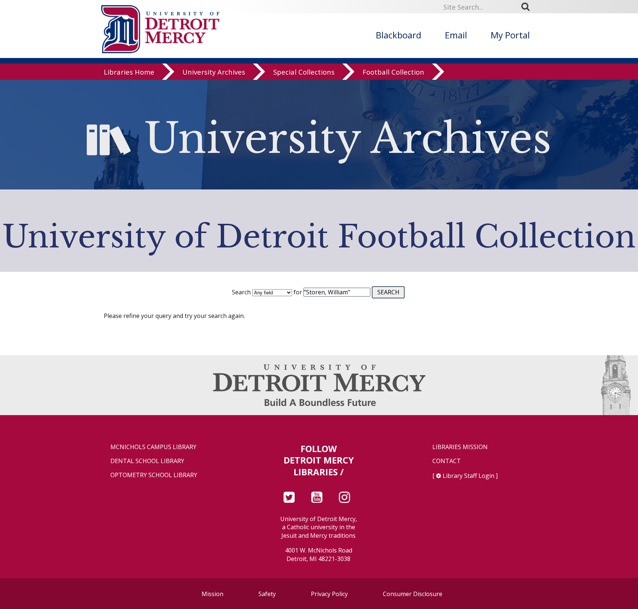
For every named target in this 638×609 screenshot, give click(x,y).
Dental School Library (147, 461)
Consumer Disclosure (412, 594)
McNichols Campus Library (153, 447)
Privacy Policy (329, 594)
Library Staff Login (468, 476)
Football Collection (393, 71)
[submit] (528, 6)
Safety (267, 594)
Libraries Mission (460, 447)
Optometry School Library (153, 475)
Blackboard (398, 35)
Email (456, 35)
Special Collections (304, 71)
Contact (446, 461)
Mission (212, 594)
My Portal (510, 35)
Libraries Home (129, 71)
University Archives (213, 71)
